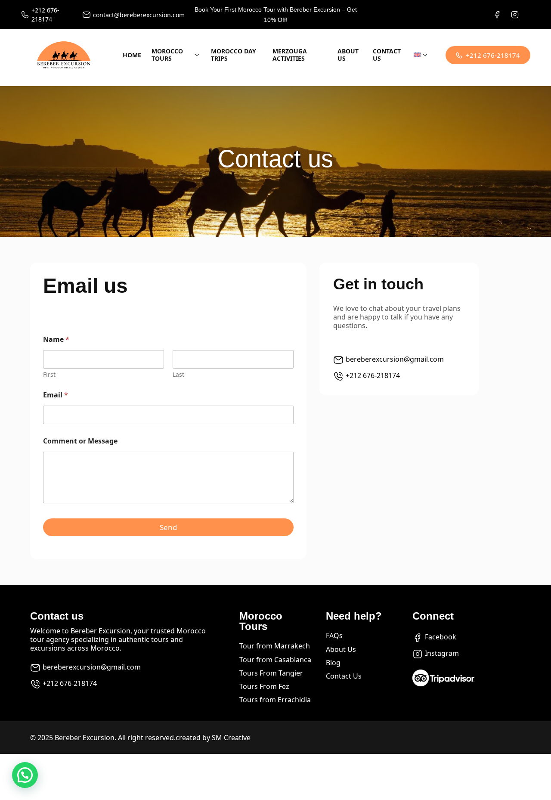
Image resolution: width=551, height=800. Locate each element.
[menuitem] (421, 55)
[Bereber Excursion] (64, 55)
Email (55, 395)
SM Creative (231, 737)
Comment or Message (80, 441)
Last (178, 374)
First (49, 374)
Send (168, 527)
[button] (25, 775)
